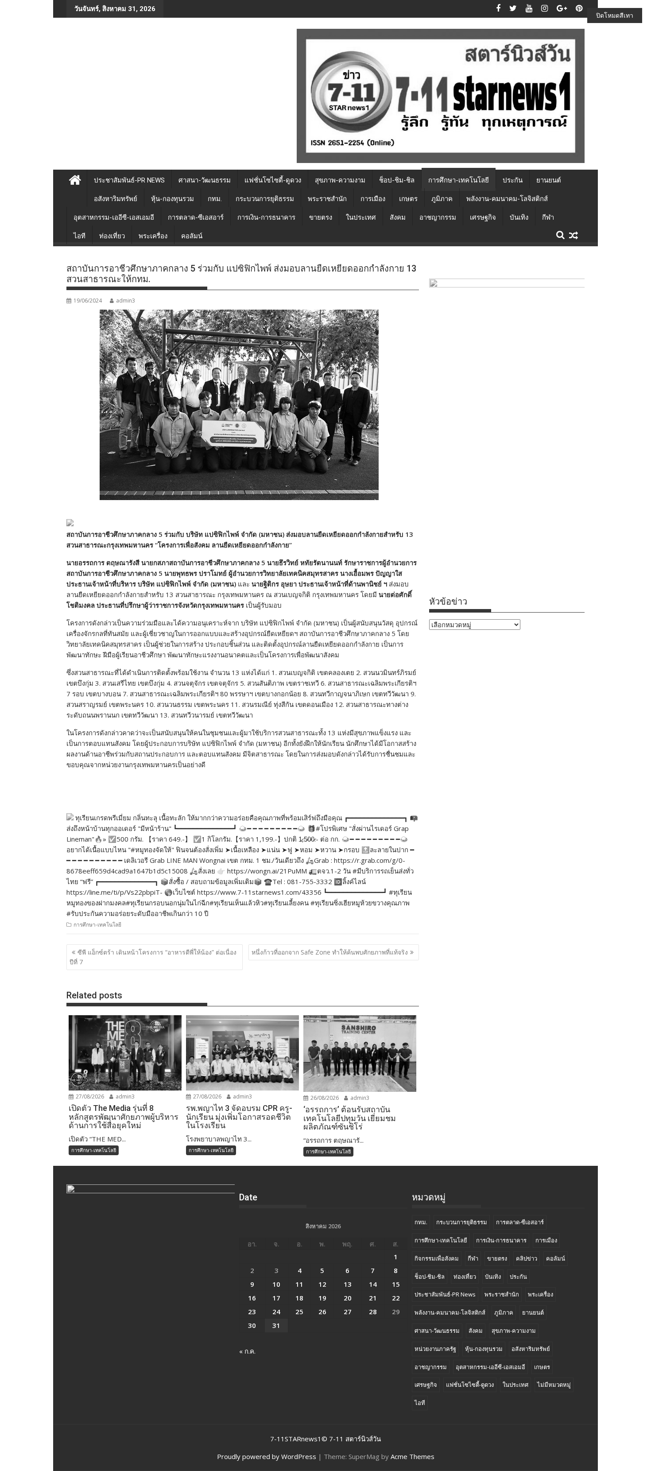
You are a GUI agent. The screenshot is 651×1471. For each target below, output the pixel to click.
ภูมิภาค (442, 199)
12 (322, 1284)
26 (322, 1311)
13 (348, 1284)
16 (252, 1297)
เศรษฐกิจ (483, 217)
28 (373, 1311)
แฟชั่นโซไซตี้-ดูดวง (272, 180)
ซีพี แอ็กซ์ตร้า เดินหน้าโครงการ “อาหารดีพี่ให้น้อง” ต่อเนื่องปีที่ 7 (153, 957)
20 (348, 1297)
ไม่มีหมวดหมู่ (554, 1385)
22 (396, 1297)
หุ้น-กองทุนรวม (172, 199)
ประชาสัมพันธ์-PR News (129, 180)
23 (252, 1311)
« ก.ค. (247, 1351)
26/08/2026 (324, 1098)
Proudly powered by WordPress (266, 1456)
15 (396, 1284)
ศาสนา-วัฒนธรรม (204, 180)
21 (373, 1297)
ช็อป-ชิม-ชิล (397, 180)
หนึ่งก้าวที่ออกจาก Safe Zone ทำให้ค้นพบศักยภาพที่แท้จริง (330, 952)
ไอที (79, 236)
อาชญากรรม (437, 217)
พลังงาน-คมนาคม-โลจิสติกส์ (507, 199)
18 (299, 1297)
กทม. (215, 199)
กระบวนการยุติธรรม (265, 199)
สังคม (398, 217)
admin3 (125, 300)
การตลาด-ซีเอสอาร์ (196, 217)
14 (373, 1284)
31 (276, 1325)
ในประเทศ (361, 217)
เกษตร (408, 199)
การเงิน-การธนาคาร (266, 217)
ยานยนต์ (548, 180)
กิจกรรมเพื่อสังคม (437, 1258)
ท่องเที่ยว (112, 236)
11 (299, 1284)
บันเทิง (519, 217)
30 (252, 1325)
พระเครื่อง (153, 236)
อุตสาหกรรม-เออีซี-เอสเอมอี (114, 217)
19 (322, 1297)
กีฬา (548, 217)
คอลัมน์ (191, 236)
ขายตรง (320, 217)
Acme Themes (412, 1456)
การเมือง (372, 199)
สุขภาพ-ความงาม (340, 180)
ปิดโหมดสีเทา (614, 15)
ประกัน (513, 180)
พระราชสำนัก (327, 199)
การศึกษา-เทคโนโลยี (458, 180)
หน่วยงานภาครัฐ (435, 1349)
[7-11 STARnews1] (75, 178)
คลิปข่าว (526, 1258)
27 (348, 1311)
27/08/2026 (89, 1096)
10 (276, 1284)
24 (276, 1311)
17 (276, 1297)
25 (299, 1311)
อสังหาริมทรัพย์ (115, 199)
